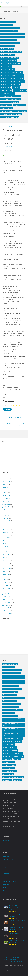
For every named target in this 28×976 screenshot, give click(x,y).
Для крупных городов (6, 90)
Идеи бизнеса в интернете (8, 93)
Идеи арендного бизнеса (20, 90)
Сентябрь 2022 (6, 481)
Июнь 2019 (5, 577)
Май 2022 (5, 493)
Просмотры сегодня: (8, 800)
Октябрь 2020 (6, 532)
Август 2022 (5, 484)
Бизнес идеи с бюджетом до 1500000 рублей (12, 81)
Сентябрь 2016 (6, 613)
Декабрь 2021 (6, 507)
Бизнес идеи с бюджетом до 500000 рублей (12, 78)
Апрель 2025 (6, 479)
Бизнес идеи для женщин (7, 54)
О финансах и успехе (6, 105)
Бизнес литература (7, 859)
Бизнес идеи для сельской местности (10, 63)
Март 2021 (5, 518)
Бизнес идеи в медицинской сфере (10, 28)
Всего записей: (6, 826)
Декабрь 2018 (6, 594)
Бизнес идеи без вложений (8, 22)
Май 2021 (5, 512)
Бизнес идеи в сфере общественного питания (13, 37)
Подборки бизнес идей (20, 105)
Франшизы (5, 890)
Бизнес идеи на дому (6, 66)
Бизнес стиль (6, 865)
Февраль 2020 (6, 554)
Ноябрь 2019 (6, 563)
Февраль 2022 (6, 501)
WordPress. (19, 971)
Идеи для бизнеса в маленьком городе (11, 99)
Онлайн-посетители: (8, 797)
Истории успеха (5, 102)
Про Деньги (8, 961)
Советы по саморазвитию (7, 111)
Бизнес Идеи (5, 3)
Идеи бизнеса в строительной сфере (10, 96)
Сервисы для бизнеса (6, 108)
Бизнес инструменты (12, 957)
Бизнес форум (18, 961)
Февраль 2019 (6, 588)
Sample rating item (8, 405)
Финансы (4, 887)
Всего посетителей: (8, 814)
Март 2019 (5, 585)
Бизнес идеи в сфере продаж (8, 39)
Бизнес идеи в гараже (6, 25)
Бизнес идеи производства (8, 69)
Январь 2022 (6, 504)
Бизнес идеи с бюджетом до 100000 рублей (12, 75)
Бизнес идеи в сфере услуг (8, 45)
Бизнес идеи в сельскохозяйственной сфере (12, 34)
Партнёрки (5, 843)
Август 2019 (5, 571)
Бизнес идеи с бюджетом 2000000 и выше (12, 72)
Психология (5, 879)
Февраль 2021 (6, 521)
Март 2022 (5, 498)
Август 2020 (5, 538)
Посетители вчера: (7, 808)
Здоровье (5, 870)
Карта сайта (5, 840)
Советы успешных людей (9, 881)
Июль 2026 (5, 476)
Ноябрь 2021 (6, 509)
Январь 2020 (6, 557)
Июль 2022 (5, 487)
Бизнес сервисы (10, 9)
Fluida (13, 971)
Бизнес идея (16, 87)
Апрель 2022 (6, 495)
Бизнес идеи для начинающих (8, 60)
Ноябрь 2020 (6, 529)
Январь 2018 (6, 596)
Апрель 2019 (6, 582)
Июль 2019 (5, 574)
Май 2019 (5, 580)
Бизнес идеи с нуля (6, 87)
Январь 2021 (6, 524)
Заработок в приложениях (12, 959)
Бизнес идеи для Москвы (7, 48)
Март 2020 (5, 552)
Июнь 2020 (5, 543)
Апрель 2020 (6, 549)
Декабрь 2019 (6, 560)
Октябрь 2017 (6, 599)
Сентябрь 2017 (6, 602)
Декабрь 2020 (6, 526)
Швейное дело (15, 117)
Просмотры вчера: (7, 805)
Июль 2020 (5, 540)
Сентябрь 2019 (6, 568)
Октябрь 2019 (6, 566)
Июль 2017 (5, 608)
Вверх (4, 397)
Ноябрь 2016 (6, 610)
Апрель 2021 (6, 515)
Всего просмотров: (7, 811)
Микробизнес (14, 102)
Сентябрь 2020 (6, 535)
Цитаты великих (5, 117)
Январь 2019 (6, 591)
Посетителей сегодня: (8, 802)
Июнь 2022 (5, 490)
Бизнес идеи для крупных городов (9, 57)
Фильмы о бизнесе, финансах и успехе (11, 114)
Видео (4, 867)
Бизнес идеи (5, 856)
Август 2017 (5, 605)
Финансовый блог (7, 884)
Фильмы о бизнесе (21, 111)
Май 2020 (5, 546)
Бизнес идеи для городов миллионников (11, 51)
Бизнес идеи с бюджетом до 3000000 (10, 84)
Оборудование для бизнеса (10, 876)
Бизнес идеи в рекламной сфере (9, 31)
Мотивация (5, 873)
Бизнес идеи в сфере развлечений (10, 42)
